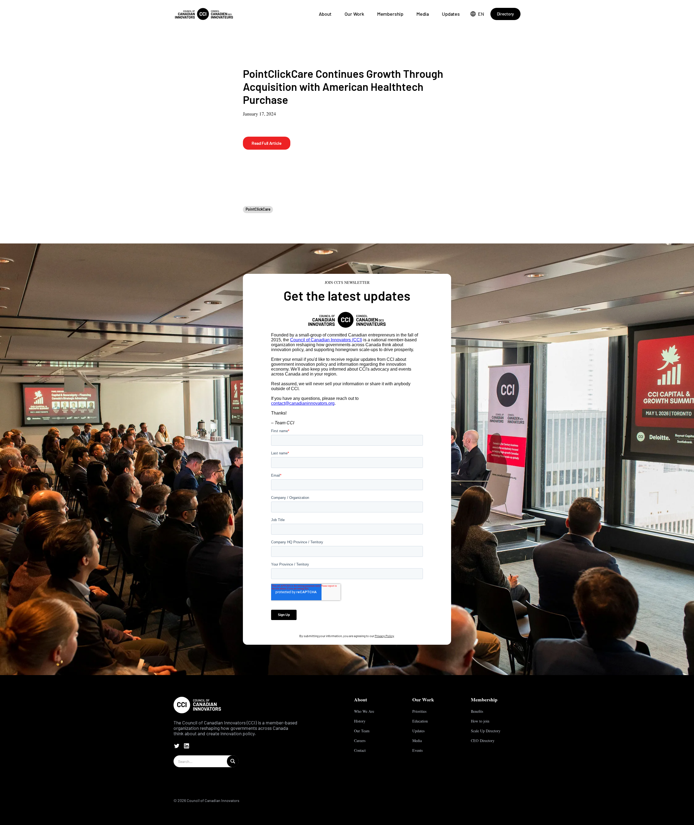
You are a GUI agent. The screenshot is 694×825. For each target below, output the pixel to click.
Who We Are (364, 711)
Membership (390, 14)
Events (417, 750)
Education (420, 721)
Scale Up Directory (485, 730)
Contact (360, 750)
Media (422, 14)
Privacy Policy (384, 636)
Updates (451, 14)
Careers (359, 740)
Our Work (354, 14)
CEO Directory (482, 740)
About (325, 14)
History (359, 721)
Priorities (419, 711)
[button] (477, 13)
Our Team (362, 730)
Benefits (477, 711)
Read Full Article (267, 143)
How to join (480, 721)
